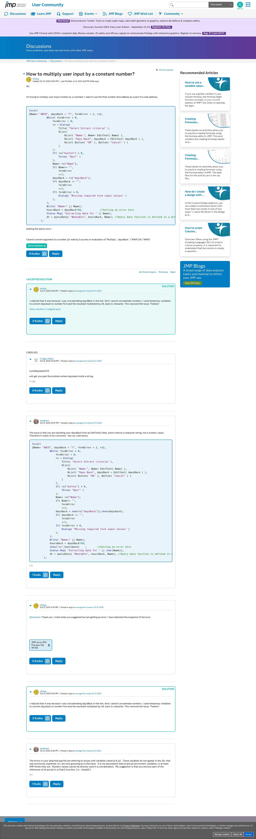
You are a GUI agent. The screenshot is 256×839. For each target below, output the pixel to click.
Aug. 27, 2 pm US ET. (214, 33)
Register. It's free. (161, 27)
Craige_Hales (47, 358)
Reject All (237, 834)
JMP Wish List (143, 14)
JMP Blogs (115, 14)
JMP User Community (36, 61)
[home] (15, 4)
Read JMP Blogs (192, 283)
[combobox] (189, 5)
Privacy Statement (131, 825)
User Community (47, 4)
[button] (24, 74)
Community (172, 14)
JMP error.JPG (39, 642)
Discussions (18, 14)
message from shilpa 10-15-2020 (89, 361)
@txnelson (35, 617)
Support (67, 14)
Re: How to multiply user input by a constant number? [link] (90, 61)
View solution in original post (44, 309)
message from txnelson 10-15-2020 (89, 607)
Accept (248, 834)
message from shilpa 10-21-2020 (88, 291)
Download (63, 21)
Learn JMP (44, 14)
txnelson (44, 420)
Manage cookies (222, 834)
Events (89, 14)
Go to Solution (35, 245)
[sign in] (240, 5)
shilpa (36, 78)
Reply (55, 253)
